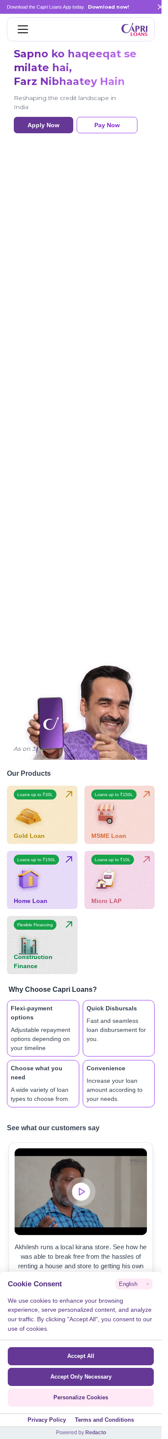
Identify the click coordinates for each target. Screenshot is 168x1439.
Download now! (108, 7)
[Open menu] (22, 29)
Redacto (95, 1433)
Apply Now (43, 125)
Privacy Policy (47, 1420)
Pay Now (107, 125)
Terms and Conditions (104, 1420)
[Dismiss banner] (160, 7)
